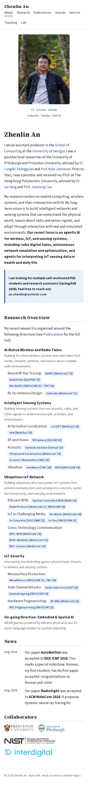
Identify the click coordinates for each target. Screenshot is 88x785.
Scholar (41, 110)
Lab (23, 22)
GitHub (52, 110)
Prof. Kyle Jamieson (56, 169)
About (8, 12)
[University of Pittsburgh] (51, 728)
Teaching (10, 22)
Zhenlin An (16, 6)
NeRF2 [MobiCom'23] (59, 373)
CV (32, 110)
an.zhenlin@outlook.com (28, 294)
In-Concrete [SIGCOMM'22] (27, 520)
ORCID (56, 115)
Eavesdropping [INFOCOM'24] (28, 594)
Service (74, 12)
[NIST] (30, 741)
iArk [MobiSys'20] (20, 433)
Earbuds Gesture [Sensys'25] (44, 448)
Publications (42, 12)
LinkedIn (33, 115)
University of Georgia (48, 151)
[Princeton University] (18, 728)
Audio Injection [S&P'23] (61, 587)
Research (23, 12)
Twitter (45, 115)
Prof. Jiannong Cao (38, 187)
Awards (60, 12)
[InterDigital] (29, 753)
